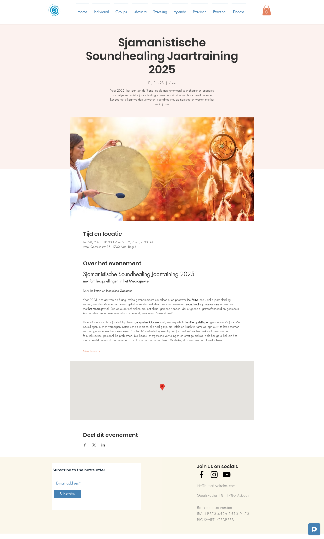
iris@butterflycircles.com (216, 485)
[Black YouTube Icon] (226, 474)
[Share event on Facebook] (85, 444)
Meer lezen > (91, 351)
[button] (101, 10)
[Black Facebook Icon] (201, 474)
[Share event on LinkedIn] (103, 444)
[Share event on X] (94, 444)
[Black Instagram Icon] (214, 474)
